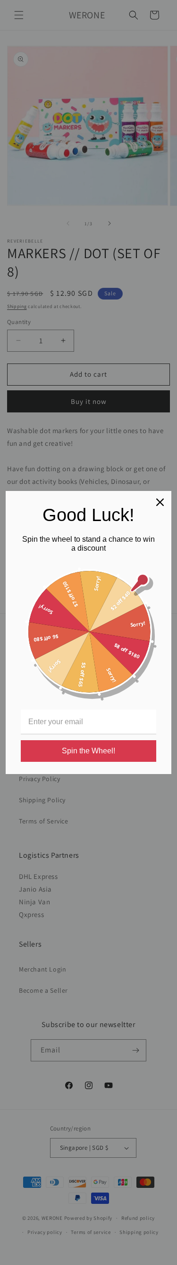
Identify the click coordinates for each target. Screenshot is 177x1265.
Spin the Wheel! (88, 751)
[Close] (160, 502)
